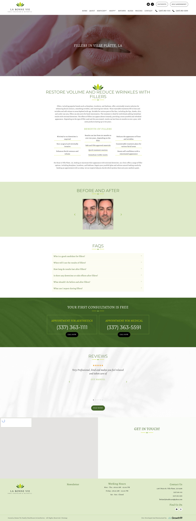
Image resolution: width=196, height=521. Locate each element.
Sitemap (64, 518)
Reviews (122, 11)
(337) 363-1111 (164, 10)
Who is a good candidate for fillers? (69, 256)
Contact (148, 11)
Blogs (130, 11)
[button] (75, 214)
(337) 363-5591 (182, 10)
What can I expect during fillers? (68, 288)
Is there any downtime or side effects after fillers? (76, 275)
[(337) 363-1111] (156, 11)
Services (101, 11)
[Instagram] (152, 4)
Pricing (139, 11)
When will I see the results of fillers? (70, 262)
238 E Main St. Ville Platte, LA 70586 (169, 488)
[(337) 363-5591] (173, 11)
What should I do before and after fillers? (72, 282)
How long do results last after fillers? (70, 269)
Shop (111, 11)
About (92, 11)
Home (84, 11)
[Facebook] (148, 4)
